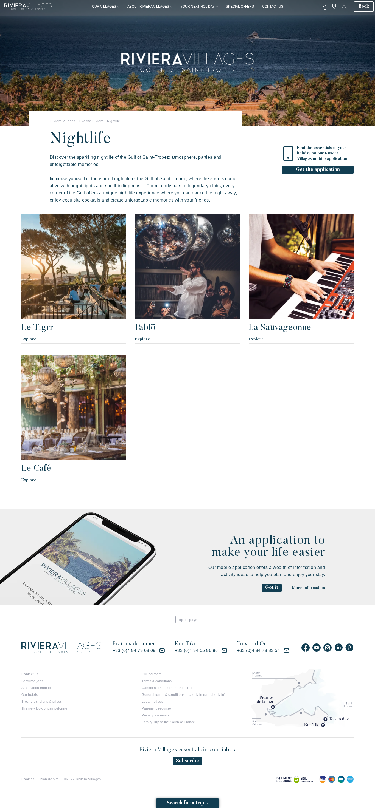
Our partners (151, 674)
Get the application (318, 169)
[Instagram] (327, 647)
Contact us (272, 6)
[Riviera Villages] (28, 6)
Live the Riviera (91, 121)
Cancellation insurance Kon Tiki (167, 688)
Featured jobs (32, 681)
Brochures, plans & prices (41, 702)
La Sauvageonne (280, 327)
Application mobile (36, 688)
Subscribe (187, 761)
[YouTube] (316, 647)
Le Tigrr (37, 327)
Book (364, 6)
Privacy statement (156, 715)
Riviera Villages (62, 121)
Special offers (240, 6)
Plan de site (49, 779)
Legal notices (152, 702)
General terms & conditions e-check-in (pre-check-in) (183, 695)
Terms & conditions (157, 681)
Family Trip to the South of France (168, 722)
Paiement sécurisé (156, 708)
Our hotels (29, 695)
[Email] (161, 650)
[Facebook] (305, 647)
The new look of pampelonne (44, 708)
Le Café (36, 468)
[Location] (334, 6)
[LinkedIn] (338, 647)
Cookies (28, 779)
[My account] (345, 6)
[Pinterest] (349, 647)
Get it (271, 587)
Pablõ (145, 327)
